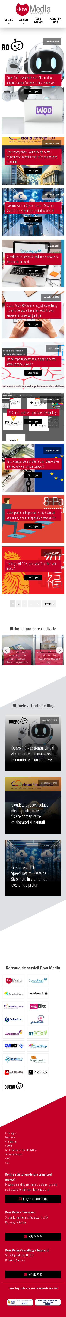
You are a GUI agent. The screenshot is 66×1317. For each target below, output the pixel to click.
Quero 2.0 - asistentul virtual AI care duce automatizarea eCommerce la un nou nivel (30, 80)
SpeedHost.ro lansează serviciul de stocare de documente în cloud (32, 259)
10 (38, 604)
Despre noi (10, 1137)
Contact (8, 1145)
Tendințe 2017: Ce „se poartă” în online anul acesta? (31, 566)
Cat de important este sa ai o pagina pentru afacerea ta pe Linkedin (31, 361)
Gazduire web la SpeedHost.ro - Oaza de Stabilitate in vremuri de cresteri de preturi (30, 208)
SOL (7, 1162)
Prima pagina (10, 1133)
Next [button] (59, 650)
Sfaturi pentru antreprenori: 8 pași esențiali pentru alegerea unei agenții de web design (31, 515)
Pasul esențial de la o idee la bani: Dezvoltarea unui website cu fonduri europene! (32, 464)
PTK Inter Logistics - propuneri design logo (33, 412)
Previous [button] (6, 650)
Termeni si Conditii (13, 1154)
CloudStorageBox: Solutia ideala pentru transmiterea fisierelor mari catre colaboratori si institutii (32, 156)
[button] (33, 1199)
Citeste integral (33, 91)
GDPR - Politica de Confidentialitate (20, 1150)
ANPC (7, 1158)
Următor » (49, 604)
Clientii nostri (11, 1141)
